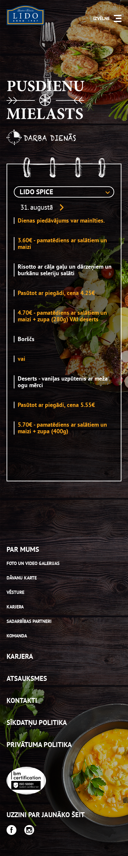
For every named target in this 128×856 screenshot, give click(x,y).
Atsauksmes (27, 678)
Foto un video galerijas (33, 563)
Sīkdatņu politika (37, 722)
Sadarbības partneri (29, 621)
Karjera (15, 607)
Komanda (17, 636)
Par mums (23, 549)
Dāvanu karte (22, 578)
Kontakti (22, 700)
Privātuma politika (39, 744)
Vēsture (15, 592)
